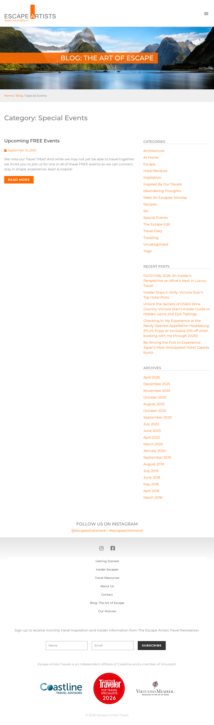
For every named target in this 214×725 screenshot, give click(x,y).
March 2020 (153, 444)
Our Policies (107, 611)
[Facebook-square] (112, 548)
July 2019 (150, 471)
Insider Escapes (107, 569)
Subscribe (152, 645)
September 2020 (157, 417)
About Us (107, 586)
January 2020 (154, 451)
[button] (206, 13)
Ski (145, 211)
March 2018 (152, 498)
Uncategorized (155, 244)
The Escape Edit (156, 224)
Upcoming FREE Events (32, 141)
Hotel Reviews (155, 171)
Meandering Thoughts (162, 191)
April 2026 (151, 377)
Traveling (150, 238)
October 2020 (154, 411)
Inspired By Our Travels (162, 184)
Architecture (153, 151)
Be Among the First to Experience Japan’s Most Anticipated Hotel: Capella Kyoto (176, 347)
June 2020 (152, 431)
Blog (19, 95)
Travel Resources (107, 578)
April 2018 (151, 491)
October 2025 (154, 397)
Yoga (147, 251)
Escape (149, 164)
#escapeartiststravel (126, 531)
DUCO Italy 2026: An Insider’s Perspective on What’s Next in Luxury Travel (174, 281)
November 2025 (156, 391)
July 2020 (151, 424)
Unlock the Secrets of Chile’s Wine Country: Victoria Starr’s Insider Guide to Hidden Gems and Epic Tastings (176, 309)
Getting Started (107, 561)
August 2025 (153, 404)
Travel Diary (152, 231)
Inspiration (152, 178)
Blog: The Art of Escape (107, 603)
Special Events (155, 218)
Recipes (150, 204)
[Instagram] (101, 548)
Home (8, 95)
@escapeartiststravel (88, 531)
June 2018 (151, 478)
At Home (150, 157)
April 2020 (151, 437)
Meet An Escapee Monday (165, 198)
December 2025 (156, 384)
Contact (107, 594)
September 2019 (157, 457)
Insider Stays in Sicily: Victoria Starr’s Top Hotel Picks (173, 294)
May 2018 (151, 484)
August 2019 (153, 464)
